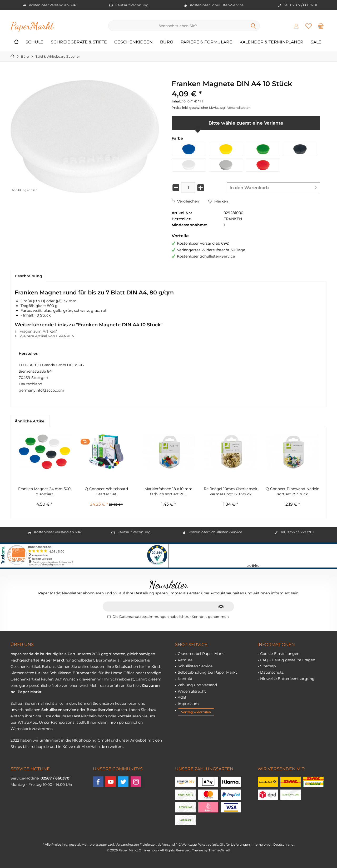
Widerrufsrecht (192, 691)
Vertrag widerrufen (196, 712)
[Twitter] (123, 781)
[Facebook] (98, 781)
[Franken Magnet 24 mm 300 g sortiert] (44, 451)
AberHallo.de (93, 746)
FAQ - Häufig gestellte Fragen (287, 660)
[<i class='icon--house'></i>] (16, 42)
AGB (182, 697)
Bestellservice (100, 709)
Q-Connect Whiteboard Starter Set (106, 491)
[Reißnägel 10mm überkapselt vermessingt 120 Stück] (231, 451)
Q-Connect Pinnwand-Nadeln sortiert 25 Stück (292, 491)
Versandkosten (127, 844)
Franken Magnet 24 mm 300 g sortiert (44, 491)
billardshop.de (36, 746)
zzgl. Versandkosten (235, 108)
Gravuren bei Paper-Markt (201, 653)
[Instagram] (136, 781)
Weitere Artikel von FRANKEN (46, 336)
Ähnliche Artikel (30, 421)
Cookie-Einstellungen (279, 653)
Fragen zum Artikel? (37, 331)
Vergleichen (187, 201)
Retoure (185, 660)
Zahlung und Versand (197, 685)
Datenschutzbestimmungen (144, 616)
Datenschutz (272, 672)
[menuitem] (320, 26)
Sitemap (268, 666)
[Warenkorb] (320, 26)
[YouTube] (110, 781)
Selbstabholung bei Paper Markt (207, 672)
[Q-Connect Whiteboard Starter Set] (107, 451)
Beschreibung (28, 276)
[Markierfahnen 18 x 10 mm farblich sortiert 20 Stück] (168, 451)
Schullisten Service (195, 666)
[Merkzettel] (308, 26)
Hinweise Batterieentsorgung (287, 678)
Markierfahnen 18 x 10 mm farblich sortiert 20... (168, 491)
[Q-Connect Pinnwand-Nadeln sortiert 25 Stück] (292, 451)
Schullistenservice (58, 709)
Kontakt (185, 678)
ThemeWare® (219, 850)
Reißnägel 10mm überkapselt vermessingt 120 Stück (230, 491)
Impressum (188, 703)
